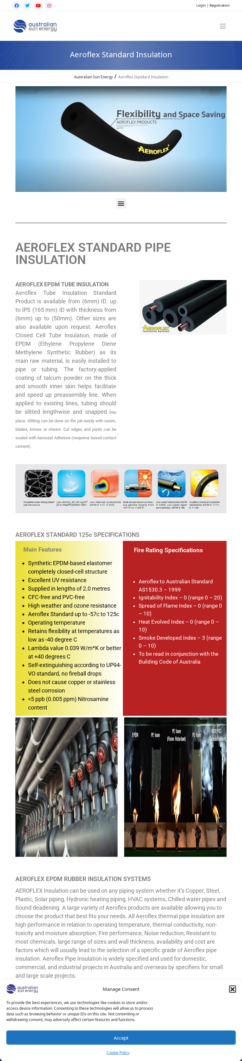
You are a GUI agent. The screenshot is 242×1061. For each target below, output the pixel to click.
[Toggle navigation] (223, 26)
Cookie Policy (118, 1052)
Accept (121, 1038)
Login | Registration (213, 5)
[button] (232, 989)
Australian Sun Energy (93, 77)
